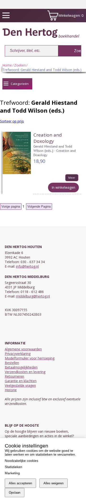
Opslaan (14, 492)
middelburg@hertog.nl (33, 296)
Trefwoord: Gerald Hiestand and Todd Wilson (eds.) (41, 69)
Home (7, 65)
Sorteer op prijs (12, 121)
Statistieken (13, 467)
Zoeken (20, 65)
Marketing (12, 473)
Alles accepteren (20, 483)
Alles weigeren (53, 483)
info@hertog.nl (27, 266)
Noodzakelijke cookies (21, 461)
